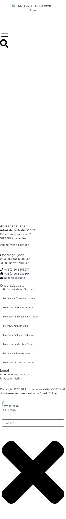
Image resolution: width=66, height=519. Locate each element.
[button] (4, 34)
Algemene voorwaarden (15, 374)
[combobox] (33, 423)
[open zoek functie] (4, 43)
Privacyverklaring (11, 378)
